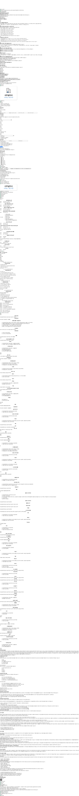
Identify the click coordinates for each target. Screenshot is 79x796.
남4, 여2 (3, 163)
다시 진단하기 (18, 79)
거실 (0, 258)
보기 (11, 143)
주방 (0, 259)
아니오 (2, 124)
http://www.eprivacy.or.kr (12, 773)
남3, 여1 (3, 161)
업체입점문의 (2, 778)
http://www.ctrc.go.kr (12, 775)
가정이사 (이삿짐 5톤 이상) (5, 103)
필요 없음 (2, 132)
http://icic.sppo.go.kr (13, 774)
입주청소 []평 (7, 135)
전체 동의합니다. (3, 141)
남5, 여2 (3, 164)
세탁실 (1, 260)
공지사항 (1, 776)
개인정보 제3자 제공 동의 (6, 144)
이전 (1, 80)
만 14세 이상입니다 (5, 142)
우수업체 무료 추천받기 (3, 75)
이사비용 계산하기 (3, 170)
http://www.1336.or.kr (10, 772)
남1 (2, 157)
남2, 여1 (3, 160)
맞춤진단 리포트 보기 (7, 80)
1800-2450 (5, 763)
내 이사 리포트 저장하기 (11, 79)
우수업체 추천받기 (3, 176)
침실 (0, 257)
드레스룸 (1, 256)
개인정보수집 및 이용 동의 (6, 143)
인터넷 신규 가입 (3, 131)
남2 (2, 158)
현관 (0, 254)
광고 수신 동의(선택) (4, 145)
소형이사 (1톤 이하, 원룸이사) (5, 104)
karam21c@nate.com (6, 764)
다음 (2, 80)
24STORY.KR (6, 790)
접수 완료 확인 (2, 151)
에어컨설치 (2, 136)
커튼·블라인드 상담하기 (3, 79)
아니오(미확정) (3, 109)
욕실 (0, 255)
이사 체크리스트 (2, 253)
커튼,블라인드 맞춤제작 (4, 137)
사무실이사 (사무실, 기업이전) (5, 105)
